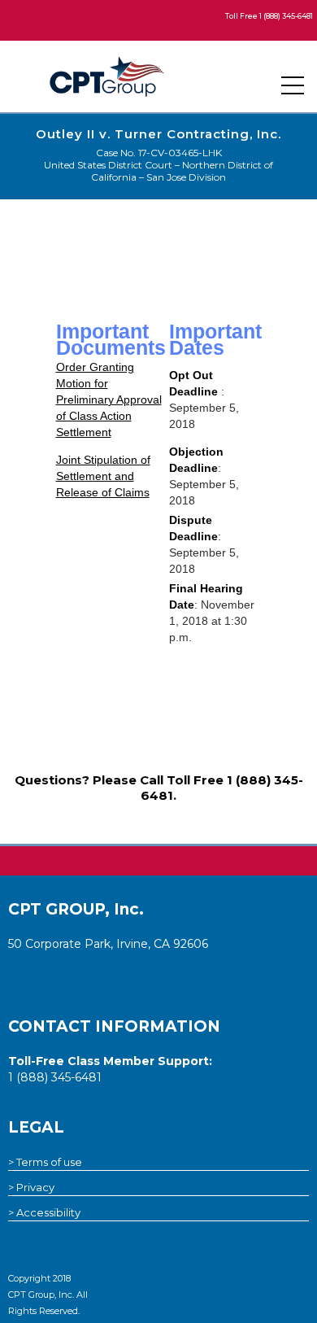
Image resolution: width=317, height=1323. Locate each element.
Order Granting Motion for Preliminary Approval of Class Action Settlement (109, 399)
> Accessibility (44, 1212)
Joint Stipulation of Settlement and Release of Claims (103, 476)
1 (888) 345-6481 (286, 15)
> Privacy (31, 1187)
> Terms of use (45, 1161)
